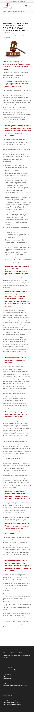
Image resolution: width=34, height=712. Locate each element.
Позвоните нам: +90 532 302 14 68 (17, 1)
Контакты (5, 672)
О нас (4, 676)
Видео (4, 698)
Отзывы (5, 681)
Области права (7, 678)
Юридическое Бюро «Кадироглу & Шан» (15, 685)
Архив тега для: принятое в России (14, 11)
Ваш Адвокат (6, 37)
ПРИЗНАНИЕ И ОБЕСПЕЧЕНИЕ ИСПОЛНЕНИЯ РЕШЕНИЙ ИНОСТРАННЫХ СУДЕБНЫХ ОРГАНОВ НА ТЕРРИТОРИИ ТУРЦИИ (15, 28)
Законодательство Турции (19, 35)
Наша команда (7, 674)
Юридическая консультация (11, 683)
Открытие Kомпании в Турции (12, 704)
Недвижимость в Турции (10, 702)
